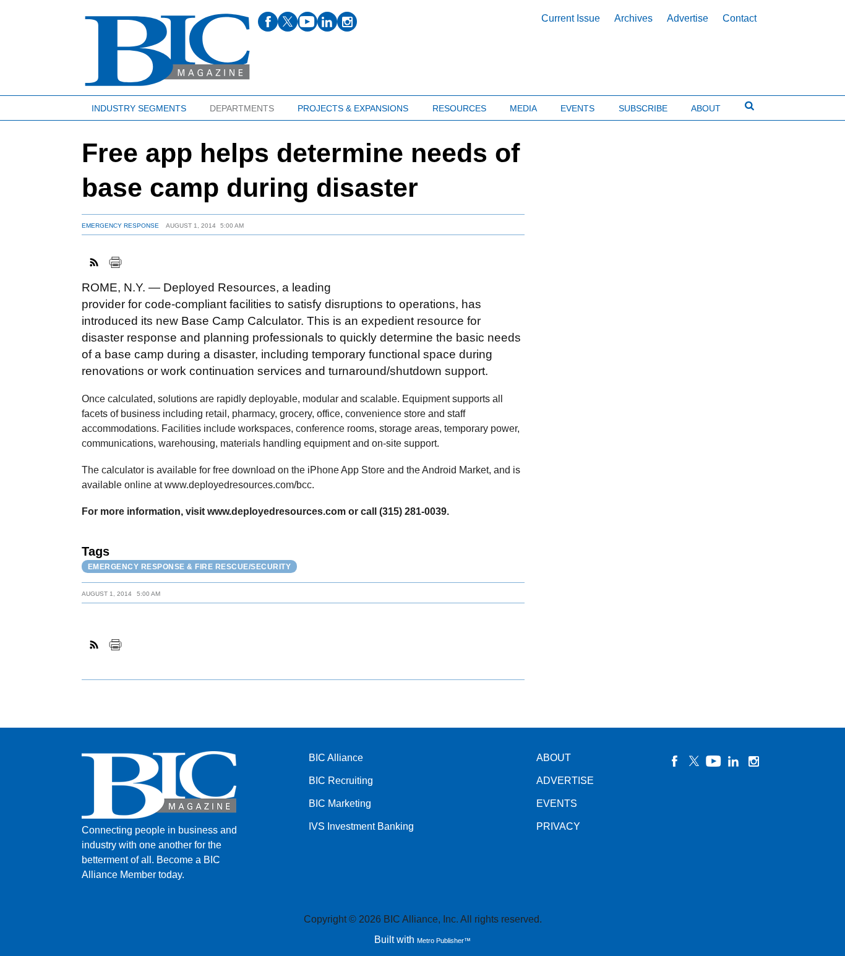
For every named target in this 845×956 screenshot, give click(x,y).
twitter (288, 22)
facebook (268, 22)
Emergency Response (120, 225)
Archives (633, 18)
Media (523, 108)
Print (115, 262)
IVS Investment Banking (361, 826)
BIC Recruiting (341, 780)
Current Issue (570, 18)
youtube (307, 22)
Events (577, 108)
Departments (242, 108)
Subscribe (643, 108)
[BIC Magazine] (167, 50)
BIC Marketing (340, 803)
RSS (94, 262)
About (706, 108)
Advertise (687, 18)
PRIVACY (558, 826)
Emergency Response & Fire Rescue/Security (189, 566)
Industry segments (139, 108)
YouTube (714, 761)
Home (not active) (37, 105)
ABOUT (553, 757)
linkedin (327, 22)
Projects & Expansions (353, 108)
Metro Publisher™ (444, 940)
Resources (459, 108)
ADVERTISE (565, 780)
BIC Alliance (336, 757)
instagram (347, 22)
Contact (740, 18)
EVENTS (556, 803)
